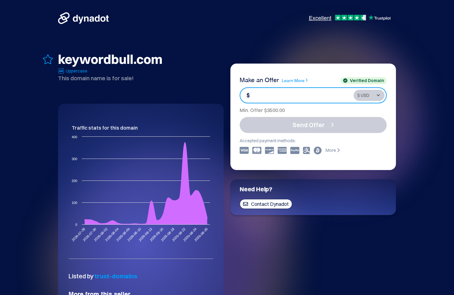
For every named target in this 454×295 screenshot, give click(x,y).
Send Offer (308, 125)
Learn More (293, 80)
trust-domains (116, 276)
